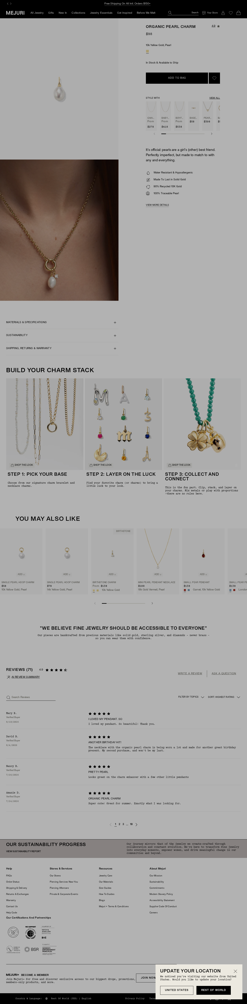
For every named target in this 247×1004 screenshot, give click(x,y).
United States (177, 990)
